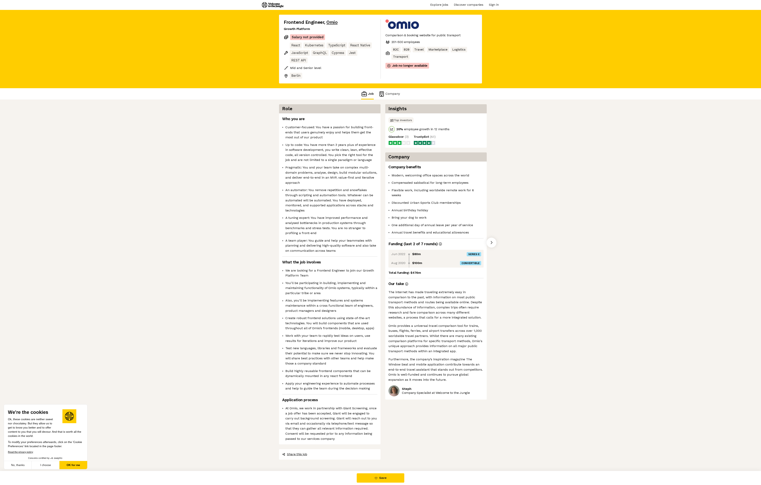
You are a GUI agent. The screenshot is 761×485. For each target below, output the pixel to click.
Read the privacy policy (20, 452)
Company (392, 94)
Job (371, 94)
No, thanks (18, 465)
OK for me (73, 465)
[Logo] (273, 5)
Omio (331, 22)
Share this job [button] (297, 454)
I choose (45, 465)
